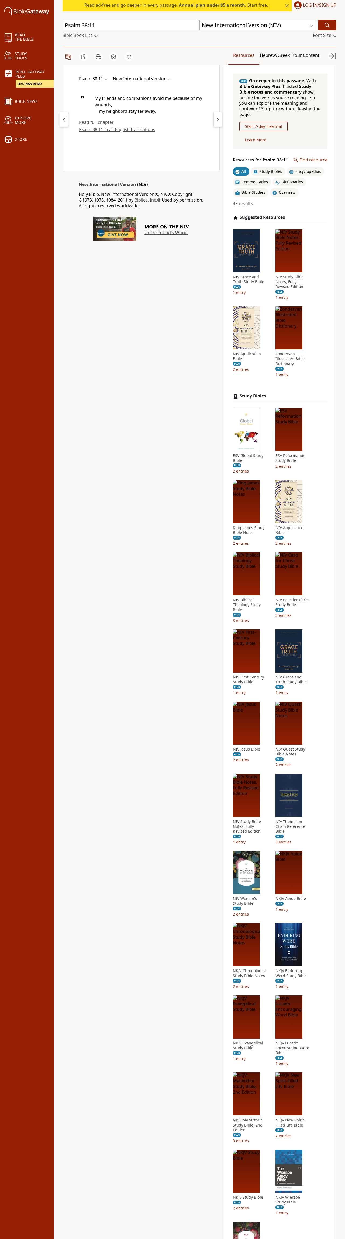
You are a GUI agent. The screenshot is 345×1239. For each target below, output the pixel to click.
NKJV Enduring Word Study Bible (291, 973)
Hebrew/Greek (275, 55)
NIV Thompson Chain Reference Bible (290, 826)
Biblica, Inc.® (147, 200)
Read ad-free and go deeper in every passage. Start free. (176, 5)
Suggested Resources (262, 217)
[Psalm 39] (217, 119)
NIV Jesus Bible (246, 749)
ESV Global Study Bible (248, 458)
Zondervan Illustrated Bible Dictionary (290, 358)
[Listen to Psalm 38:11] (128, 56)
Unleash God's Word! (166, 232)
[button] (314, 5)
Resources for (260, 160)
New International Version (107, 184)
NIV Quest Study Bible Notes (290, 751)
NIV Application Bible (247, 356)
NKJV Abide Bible (290, 898)
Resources (243, 55)
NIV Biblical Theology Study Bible (247, 604)
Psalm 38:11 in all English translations (117, 129)
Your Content (305, 55)
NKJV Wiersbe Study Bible (287, 1200)
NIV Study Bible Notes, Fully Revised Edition (289, 281)
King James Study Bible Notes (248, 530)
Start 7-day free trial (263, 126)
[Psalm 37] (64, 119)
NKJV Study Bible (248, 1197)
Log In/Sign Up (319, 5)
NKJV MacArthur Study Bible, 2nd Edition (248, 1125)
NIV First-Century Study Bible (248, 679)
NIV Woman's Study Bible (245, 901)
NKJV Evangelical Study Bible (248, 1045)
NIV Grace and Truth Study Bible (248, 279)
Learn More (255, 139)
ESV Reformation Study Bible (290, 458)
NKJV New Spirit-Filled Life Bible (290, 1122)
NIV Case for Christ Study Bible (292, 602)
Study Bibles (253, 396)
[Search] (327, 25)
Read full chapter (96, 122)
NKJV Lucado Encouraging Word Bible (292, 1048)
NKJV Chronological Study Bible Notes (250, 973)
